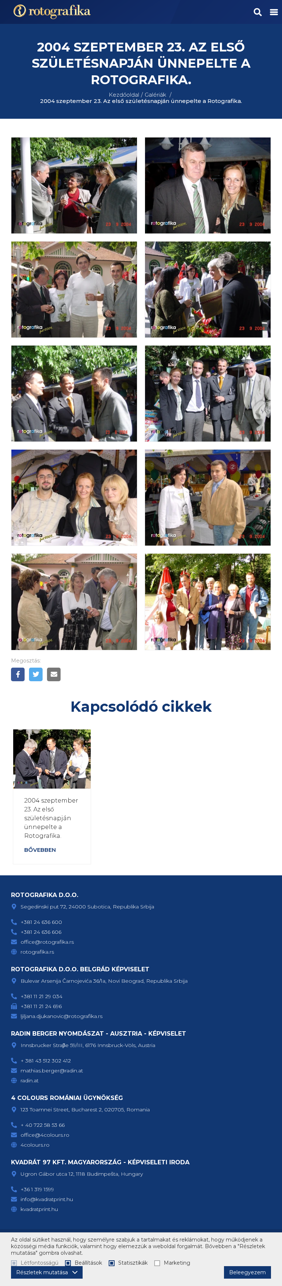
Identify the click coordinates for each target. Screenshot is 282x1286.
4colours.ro (35, 1145)
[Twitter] (36, 674)
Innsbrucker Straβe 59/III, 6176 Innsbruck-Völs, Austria (88, 1045)
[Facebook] (18, 674)
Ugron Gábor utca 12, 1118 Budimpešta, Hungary (82, 1174)
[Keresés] (257, 12)
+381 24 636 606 (41, 932)
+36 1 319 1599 (37, 1189)
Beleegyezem (247, 1272)
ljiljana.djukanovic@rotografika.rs (61, 1016)
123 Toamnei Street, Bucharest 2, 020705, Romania (85, 1109)
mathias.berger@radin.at (52, 1070)
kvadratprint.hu (39, 1209)
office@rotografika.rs (47, 942)
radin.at (30, 1080)
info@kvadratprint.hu (47, 1199)
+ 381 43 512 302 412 (46, 1060)
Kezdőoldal (124, 94)
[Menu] (273, 12)
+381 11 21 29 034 (41, 996)
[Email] (54, 674)
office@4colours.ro (45, 1135)
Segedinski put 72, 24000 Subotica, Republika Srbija (87, 906)
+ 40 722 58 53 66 (43, 1125)
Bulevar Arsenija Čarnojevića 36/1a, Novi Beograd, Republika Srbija (104, 981)
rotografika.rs (37, 952)
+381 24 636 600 (41, 922)
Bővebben (40, 850)
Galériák (155, 94)
